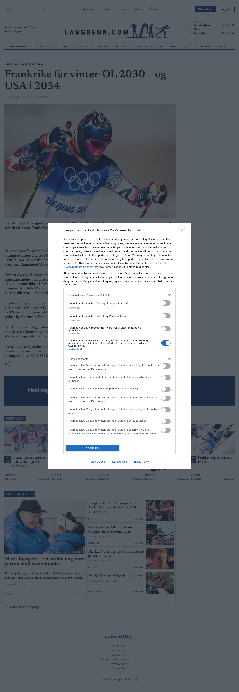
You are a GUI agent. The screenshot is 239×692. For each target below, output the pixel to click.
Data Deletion (98, 461)
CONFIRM (93, 448)
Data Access (119, 461)
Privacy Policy (141, 461)
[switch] (166, 303)
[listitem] (119, 295)
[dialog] (119, 346)
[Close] (184, 230)
